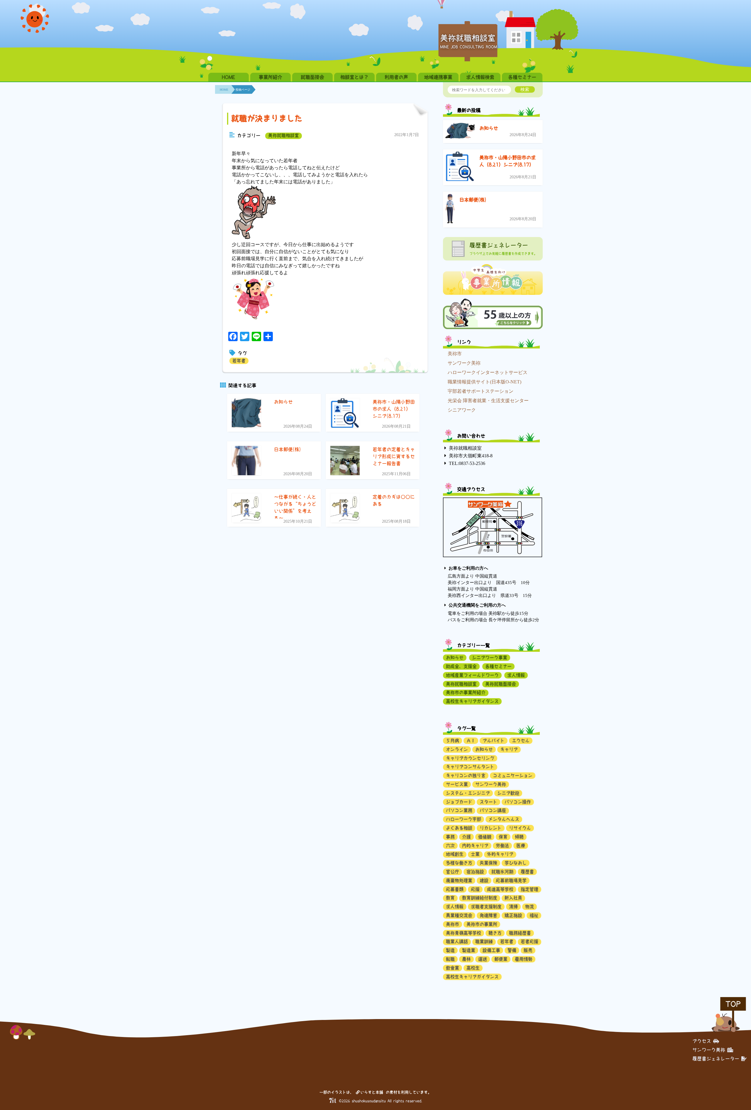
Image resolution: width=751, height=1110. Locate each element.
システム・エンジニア (468, 793)
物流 (529, 906)
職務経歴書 (520, 933)
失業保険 (488, 863)
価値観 (484, 837)
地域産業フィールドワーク (472, 675)
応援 (475, 889)
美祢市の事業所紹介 (466, 692)
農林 (466, 959)
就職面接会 (312, 77)
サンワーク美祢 (464, 363)
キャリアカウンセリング (470, 758)
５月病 (452, 740)
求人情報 (516, 675)
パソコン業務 (459, 810)
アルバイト (494, 740)
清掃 (513, 906)
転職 (450, 959)
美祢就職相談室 (283, 135)
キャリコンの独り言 (466, 775)
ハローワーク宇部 (463, 819)
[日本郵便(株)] (450, 209)
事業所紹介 (270, 77)
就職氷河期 (502, 871)
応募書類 (455, 889)
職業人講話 (457, 941)
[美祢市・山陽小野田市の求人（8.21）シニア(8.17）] (460, 167)
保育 (503, 837)
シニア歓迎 (508, 793)
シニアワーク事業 (489, 657)
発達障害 (488, 915)
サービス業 (457, 784)
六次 (450, 845)
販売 (528, 950)
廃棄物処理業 (459, 880)
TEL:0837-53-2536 (467, 463)
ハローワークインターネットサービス (487, 372)
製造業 (468, 950)
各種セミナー (522, 77)
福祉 (534, 915)
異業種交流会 (459, 915)
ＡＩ (470, 740)
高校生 (473, 968)
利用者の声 (396, 77)
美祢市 (455, 353)
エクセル (521, 740)
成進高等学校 (500, 889)
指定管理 (529, 889)
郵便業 (501, 959)
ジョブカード (459, 802)
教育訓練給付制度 (479, 898)
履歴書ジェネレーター (715, 1058)
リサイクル (520, 828)
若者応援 (529, 941)
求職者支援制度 (486, 906)
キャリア (509, 749)
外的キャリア (500, 854)
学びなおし (516, 863)
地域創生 (455, 854)
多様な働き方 (459, 863)
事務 (450, 837)
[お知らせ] (460, 132)
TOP (733, 1004)
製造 (450, 950)
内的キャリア (475, 845)
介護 (466, 837)
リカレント (491, 828)
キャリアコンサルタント (470, 766)
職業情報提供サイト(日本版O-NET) (484, 381)
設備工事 (491, 950)
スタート (488, 802)
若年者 (239, 360)
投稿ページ (243, 89)
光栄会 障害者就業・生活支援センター (488, 400)
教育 (450, 898)
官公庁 (452, 871)
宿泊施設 (475, 871)
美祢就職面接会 (500, 684)
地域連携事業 (438, 77)
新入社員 (513, 898)
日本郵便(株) (472, 199)
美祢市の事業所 (481, 924)
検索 (524, 89)
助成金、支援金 (461, 666)
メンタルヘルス (503, 819)
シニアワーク (462, 409)
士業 (475, 854)
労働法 (502, 845)
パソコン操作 (518, 802)
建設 (484, 880)
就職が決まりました (266, 118)
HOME (228, 77)
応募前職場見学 (511, 880)
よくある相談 (459, 828)
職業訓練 (484, 941)
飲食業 (452, 968)
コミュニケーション (512, 775)
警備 (512, 950)
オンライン (457, 749)
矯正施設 (513, 915)
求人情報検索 (480, 77)
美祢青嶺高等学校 (463, 933)
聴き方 (495, 933)
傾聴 (519, 837)
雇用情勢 (523, 959)
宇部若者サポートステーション (480, 391)
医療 (520, 845)
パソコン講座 (493, 810)
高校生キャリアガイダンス (472, 701)
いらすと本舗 (372, 1092)
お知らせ (488, 128)
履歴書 (527, 871)
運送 (482, 959)
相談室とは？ (354, 77)
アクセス (701, 1041)
